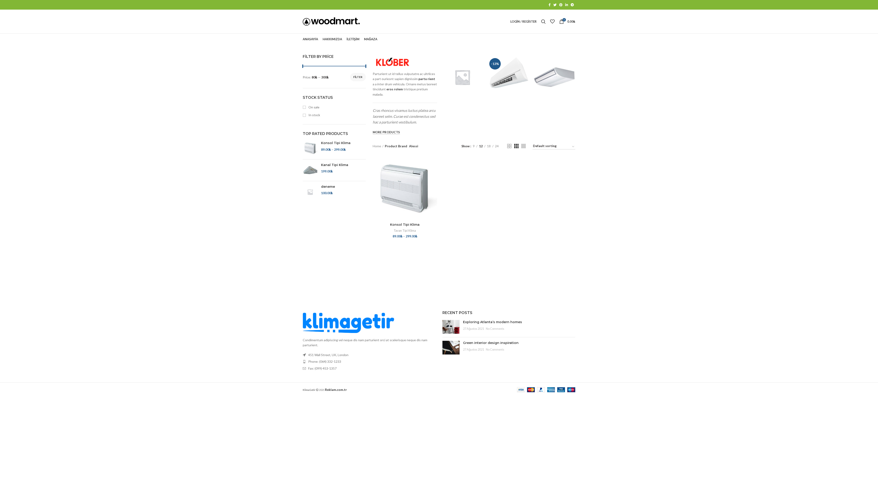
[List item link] (369, 361)
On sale (313, 107)
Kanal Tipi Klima (334, 165)
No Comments (495, 328)
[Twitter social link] (555, 5)
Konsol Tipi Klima (336, 143)
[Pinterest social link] (561, 5)
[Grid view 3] (516, 146)
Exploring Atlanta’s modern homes (492, 322)
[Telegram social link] (572, 5)
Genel (462, 70)
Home (377, 146)
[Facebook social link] (549, 5)
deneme (328, 187)
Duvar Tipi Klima (508, 60)
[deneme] (310, 192)
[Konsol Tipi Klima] (310, 148)
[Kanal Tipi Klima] (310, 170)
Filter (358, 77)
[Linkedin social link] (566, 5)
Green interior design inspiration (491, 343)
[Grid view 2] (509, 146)
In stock (314, 115)
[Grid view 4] (523, 146)
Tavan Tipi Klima (554, 71)
